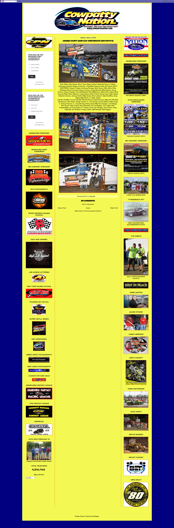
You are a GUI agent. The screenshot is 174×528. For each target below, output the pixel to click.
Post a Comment (88, 204)
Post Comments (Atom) (92, 211)
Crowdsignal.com (39, 84)
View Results (39, 82)
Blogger (96, 516)
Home (88, 208)
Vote (32, 76)
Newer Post (62, 208)
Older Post (114, 208)
